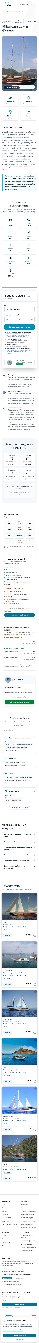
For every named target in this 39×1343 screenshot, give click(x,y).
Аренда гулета (25, 1208)
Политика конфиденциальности (13, 1331)
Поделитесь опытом (27, 1251)
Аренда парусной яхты (28, 1221)
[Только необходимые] (34, 1320)
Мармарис (5, 1214)
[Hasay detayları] (19, 1051)
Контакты (5, 1245)
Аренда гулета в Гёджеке (28, 1211)
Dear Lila (6, 922)
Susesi (5, 1165)
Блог (3, 1239)
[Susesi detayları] (19, 1148)
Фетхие (4, 1208)
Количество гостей (11, 315)
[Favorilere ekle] (35, 894)
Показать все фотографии (24, 87)
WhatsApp (19, 364)
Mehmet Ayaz (8, 1116)
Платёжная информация (28, 1247)
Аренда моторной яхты (28, 1214)
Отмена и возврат (26, 1244)
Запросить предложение (19, 327)
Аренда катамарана (27, 1218)
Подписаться (19, 1304)
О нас (4, 1235)
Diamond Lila (8, 971)
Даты (6, 305)
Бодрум (4, 1211)
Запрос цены (6, 1242)
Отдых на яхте (6, 1221)
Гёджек (4, 1204)
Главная (4, 12)
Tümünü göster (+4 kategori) (19, 807)
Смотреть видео (12, 88)
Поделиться (32, 21)
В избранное (18, 21)
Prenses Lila (7, 1019)
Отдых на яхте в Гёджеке (10, 1224)
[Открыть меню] (36, 4)
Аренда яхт (24, 1204)
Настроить (19, 1339)
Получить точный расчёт (19, 615)
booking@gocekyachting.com (11, 1281)
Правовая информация (28, 1241)
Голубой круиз (6, 1218)
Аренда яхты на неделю (28, 1227)
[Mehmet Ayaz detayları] (19, 1100)
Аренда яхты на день (27, 1224)
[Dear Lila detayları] (19, 906)
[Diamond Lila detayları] (19, 954)
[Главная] (7, 4)
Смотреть (8, 936)
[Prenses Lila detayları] (19, 1003)
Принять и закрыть (19, 1335)
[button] (19, 309)
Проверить (10, 353)
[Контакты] (32, 4)
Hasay (5, 1068)
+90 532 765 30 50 (19, 1278)
